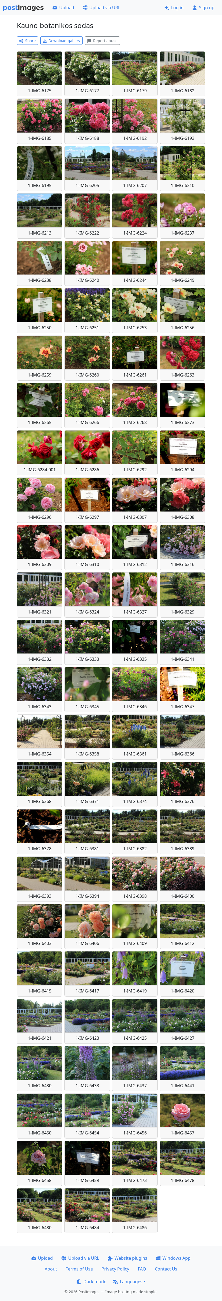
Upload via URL (104, 8)
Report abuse (105, 40)
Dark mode (94, 1282)
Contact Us (166, 1269)
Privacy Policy (115, 1269)
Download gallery (64, 40)
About (51, 1269)
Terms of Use (79, 1269)
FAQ (142, 1269)
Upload (66, 8)
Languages (131, 1282)
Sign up (206, 8)
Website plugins (131, 1258)
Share (30, 40)
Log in (177, 8)
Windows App (176, 1258)
